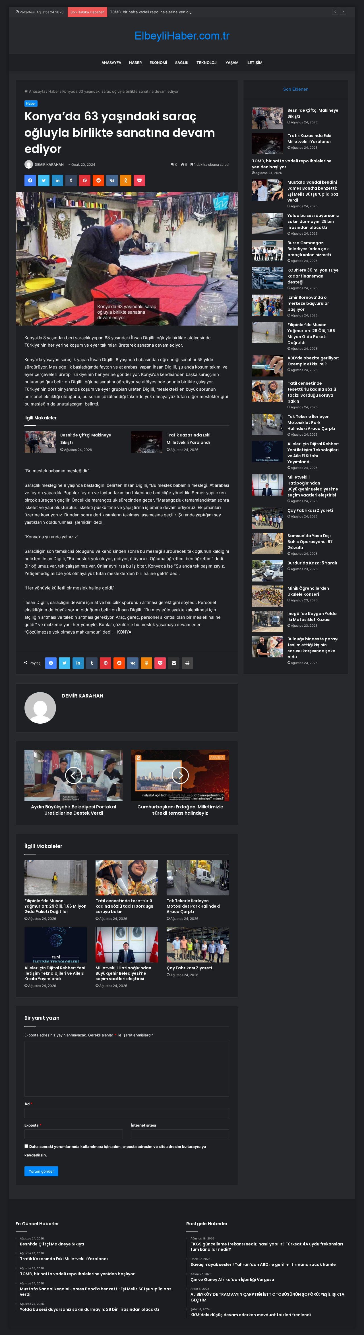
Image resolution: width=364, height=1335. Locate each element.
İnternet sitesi (143, 1125)
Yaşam (232, 62)
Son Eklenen (296, 89)
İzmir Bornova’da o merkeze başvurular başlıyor (308, 303)
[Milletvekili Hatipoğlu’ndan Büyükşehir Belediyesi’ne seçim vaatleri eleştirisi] (127, 945)
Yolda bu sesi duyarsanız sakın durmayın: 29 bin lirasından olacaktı (313, 221)
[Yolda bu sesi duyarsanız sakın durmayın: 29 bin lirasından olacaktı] (267, 223)
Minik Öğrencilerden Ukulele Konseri (308, 591)
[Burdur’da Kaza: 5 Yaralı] (267, 570)
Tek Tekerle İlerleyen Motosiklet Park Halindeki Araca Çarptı (193, 906)
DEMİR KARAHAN (49, 164)
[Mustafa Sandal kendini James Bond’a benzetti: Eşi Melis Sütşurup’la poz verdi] (267, 190)
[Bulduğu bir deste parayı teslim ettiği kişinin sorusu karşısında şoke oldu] (267, 646)
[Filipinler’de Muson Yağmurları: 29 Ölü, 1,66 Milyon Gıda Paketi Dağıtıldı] (55, 877)
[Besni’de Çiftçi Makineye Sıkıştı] (40, 442)
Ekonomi (158, 62)
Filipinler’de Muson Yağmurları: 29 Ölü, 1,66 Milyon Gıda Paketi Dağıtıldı (55, 906)
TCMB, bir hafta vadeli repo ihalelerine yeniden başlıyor (159, 12)
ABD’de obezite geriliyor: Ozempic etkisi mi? (313, 361)
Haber (135, 62)
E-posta (33, 1125)
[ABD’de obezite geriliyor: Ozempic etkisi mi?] (267, 365)
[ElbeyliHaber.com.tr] (182, 36)
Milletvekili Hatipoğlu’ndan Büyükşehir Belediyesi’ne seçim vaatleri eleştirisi (123, 973)
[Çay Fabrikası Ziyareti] (198, 945)
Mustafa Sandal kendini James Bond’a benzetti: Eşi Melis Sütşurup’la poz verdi (313, 191)
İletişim (254, 62)
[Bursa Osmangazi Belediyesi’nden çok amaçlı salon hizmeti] (267, 250)
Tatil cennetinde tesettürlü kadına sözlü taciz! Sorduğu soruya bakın (124, 906)
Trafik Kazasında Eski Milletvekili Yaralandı (309, 138)
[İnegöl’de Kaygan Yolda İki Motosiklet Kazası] (267, 621)
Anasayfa (111, 62)
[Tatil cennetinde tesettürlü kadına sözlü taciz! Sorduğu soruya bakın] (127, 877)
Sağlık (182, 62)
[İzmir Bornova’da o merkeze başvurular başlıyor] (267, 305)
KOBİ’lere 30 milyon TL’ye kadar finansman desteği (313, 276)
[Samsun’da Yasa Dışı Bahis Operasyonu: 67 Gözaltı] (267, 543)
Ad (28, 1104)
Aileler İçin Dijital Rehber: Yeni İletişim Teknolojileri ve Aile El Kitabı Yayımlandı (54, 973)
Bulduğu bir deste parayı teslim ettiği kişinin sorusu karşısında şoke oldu (313, 648)
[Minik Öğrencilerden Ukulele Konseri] (267, 596)
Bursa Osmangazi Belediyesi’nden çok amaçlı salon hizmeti (309, 249)
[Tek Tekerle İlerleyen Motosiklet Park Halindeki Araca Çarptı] (198, 877)
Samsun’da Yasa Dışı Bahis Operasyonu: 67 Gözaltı (310, 541)
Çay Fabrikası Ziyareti (189, 968)
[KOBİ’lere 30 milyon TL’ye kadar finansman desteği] (267, 278)
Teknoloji (207, 62)
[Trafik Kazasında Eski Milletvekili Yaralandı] (146, 442)
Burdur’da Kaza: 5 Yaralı (312, 563)
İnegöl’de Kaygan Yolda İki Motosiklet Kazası (312, 616)
